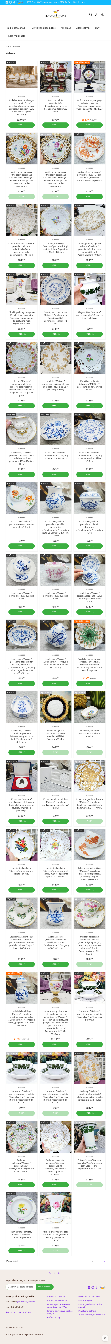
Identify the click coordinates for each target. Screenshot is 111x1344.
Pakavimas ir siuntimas (89, 1296)
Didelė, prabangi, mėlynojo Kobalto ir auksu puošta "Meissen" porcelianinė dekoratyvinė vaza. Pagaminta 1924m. (22, 316)
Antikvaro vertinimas (57, 1300)
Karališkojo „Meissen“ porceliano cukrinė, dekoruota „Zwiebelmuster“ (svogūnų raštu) (89, 525)
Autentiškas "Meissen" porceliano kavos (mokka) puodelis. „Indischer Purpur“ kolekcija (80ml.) (89, 174)
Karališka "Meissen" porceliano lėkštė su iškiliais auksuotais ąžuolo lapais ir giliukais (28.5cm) (55, 383)
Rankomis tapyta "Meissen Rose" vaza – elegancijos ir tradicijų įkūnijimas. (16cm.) (55, 1234)
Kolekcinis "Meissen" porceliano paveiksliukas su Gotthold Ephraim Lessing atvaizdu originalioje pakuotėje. (21, 803)
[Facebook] (7, 2)
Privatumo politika (87, 1311)
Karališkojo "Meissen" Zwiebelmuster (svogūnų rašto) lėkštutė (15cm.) (55, 454)
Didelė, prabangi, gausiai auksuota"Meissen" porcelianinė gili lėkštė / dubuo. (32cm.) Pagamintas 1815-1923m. (89, 247)
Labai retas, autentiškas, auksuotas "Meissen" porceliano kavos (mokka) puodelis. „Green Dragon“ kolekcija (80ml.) (21, 941)
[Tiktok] (14, 2)
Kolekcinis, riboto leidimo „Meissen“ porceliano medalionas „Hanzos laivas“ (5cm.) (55, 801)
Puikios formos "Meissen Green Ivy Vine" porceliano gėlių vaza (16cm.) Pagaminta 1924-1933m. (89, 1162)
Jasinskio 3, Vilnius (26, 1301)
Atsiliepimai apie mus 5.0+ (18, 1312)
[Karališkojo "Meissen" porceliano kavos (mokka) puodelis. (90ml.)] (21, 498)
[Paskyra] (97, 14)
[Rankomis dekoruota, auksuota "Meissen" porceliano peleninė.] (21, 1208)
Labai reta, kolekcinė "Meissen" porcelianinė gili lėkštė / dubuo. (22, 869)
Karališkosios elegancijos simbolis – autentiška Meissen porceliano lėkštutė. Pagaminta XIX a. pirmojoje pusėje (89, 663)
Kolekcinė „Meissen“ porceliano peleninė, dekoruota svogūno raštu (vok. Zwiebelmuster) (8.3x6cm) (22, 735)
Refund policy (53, 1317)
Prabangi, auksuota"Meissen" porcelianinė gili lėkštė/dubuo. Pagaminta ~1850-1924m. (21, 1164)
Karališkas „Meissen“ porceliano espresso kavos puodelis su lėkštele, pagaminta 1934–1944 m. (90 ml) (21, 457)
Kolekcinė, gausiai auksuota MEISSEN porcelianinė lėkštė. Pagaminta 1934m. (55, 733)
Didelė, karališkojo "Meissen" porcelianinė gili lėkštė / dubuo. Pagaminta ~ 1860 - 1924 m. (55, 246)
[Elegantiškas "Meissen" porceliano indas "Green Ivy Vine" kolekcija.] (89, 289)
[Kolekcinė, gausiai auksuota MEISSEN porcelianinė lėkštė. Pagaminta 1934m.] (55, 707)
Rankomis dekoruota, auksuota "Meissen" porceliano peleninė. (21, 1233)
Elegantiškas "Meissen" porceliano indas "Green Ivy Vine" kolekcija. (89, 313)
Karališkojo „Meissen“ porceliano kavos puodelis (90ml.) (21, 594)
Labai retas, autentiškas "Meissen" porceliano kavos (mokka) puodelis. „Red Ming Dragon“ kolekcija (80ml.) (89, 872)
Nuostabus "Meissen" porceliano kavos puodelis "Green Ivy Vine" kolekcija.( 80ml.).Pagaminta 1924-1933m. (22, 1095)
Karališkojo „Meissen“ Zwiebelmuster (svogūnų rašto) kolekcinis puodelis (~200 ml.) (55, 661)
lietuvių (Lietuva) (13, 1328)
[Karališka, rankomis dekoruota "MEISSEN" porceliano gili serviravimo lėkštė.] (89, 358)
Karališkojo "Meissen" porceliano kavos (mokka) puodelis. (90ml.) (21, 522)
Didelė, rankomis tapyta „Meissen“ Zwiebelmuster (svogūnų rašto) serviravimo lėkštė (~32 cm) (55, 316)
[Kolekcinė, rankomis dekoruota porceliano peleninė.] (89, 707)
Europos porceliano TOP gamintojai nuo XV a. (58, 1306)
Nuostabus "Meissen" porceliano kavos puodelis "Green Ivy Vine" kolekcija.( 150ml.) (89, 1013)
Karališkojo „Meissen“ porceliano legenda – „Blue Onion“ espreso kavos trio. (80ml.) (89, 595)
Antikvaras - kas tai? (56, 1296)
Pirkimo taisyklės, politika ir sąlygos (60, 1312)
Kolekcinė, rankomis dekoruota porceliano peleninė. (89, 732)
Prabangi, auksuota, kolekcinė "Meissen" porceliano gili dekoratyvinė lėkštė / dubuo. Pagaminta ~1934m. (55, 1165)
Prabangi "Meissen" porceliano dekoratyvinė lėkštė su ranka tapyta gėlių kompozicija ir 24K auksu (89, 1093)
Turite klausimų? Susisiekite (91, 1314)
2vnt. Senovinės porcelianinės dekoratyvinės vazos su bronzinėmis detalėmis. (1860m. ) (55, 104)
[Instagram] (10, 2)
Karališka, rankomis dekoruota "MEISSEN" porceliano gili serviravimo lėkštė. (89, 383)
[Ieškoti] (91, 14)
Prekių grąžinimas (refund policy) (90, 1306)
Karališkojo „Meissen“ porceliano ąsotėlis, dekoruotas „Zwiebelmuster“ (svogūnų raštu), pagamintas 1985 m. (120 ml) (55, 526)
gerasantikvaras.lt (34, 1334)
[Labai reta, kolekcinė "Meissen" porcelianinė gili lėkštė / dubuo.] (21, 845)
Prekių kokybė (85, 1300)
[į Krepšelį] (102, 14)
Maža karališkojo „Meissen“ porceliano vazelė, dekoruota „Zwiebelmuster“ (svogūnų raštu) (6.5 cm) (55, 941)
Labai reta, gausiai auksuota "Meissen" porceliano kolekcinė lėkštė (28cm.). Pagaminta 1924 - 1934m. (89, 801)
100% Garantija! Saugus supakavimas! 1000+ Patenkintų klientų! (55, 2)
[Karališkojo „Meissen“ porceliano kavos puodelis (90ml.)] (21, 570)
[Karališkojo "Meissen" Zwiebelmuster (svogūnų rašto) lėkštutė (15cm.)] (55, 429)
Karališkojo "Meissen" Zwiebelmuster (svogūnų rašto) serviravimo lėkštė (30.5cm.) (89, 455)
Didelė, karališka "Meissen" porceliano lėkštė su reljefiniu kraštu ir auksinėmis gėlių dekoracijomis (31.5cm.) (21, 247)
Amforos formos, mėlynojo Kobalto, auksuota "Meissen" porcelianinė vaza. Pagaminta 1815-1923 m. (89, 104)
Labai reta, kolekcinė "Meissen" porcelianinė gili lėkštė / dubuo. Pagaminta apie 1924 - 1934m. (55, 870)
